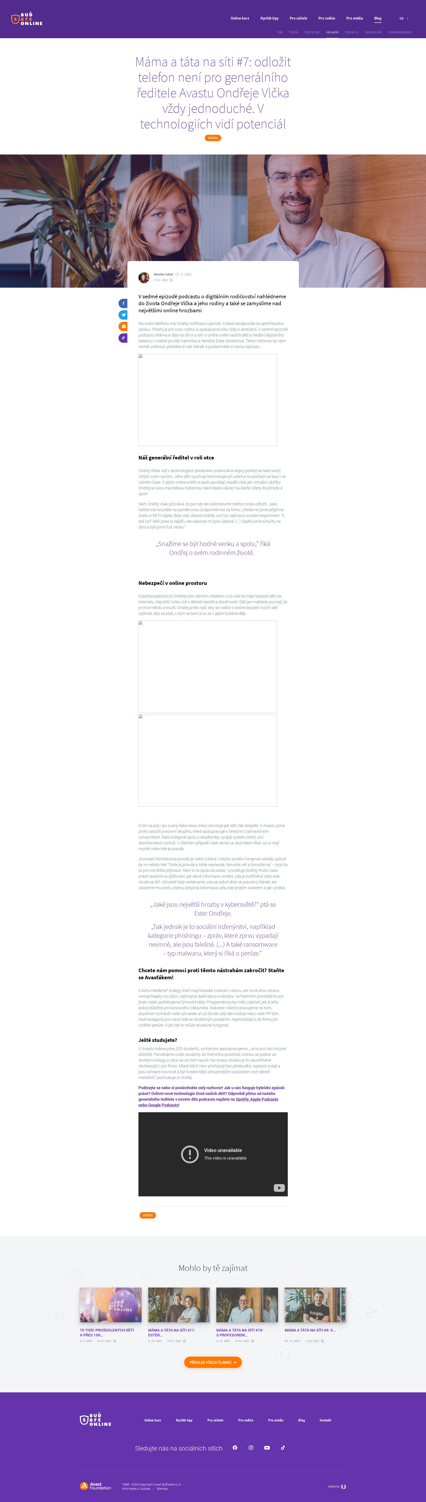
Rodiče (213, 138)
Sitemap (162, 1488)
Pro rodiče (326, 18)
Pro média (354, 18)
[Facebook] (235, 1447)
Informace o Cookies (136, 1488)
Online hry (352, 32)
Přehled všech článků (211, 1362)
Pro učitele (298, 18)
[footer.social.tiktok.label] (282, 1447)
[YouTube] (266, 1447)
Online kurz (240, 18)
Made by (337, 1486)
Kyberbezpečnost (400, 32)
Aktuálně (332, 32)
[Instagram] (251, 1447)
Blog (378, 18)
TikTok (293, 32)
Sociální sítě (373, 32)
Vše (279, 32)
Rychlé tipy (269, 18)
